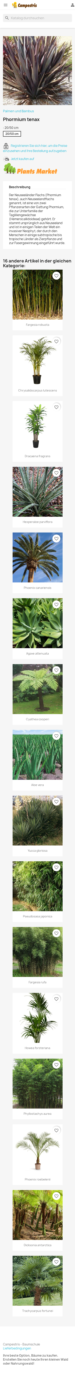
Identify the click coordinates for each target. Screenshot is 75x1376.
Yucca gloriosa (37, 850)
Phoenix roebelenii (37, 1179)
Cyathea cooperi (37, 719)
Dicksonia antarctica (37, 1245)
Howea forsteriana (37, 1048)
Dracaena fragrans (37, 456)
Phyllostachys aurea (37, 1114)
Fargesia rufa (37, 982)
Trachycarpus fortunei (37, 1311)
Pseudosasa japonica (37, 916)
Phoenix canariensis (37, 588)
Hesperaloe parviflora (37, 522)
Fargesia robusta (37, 325)
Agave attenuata (37, 653)
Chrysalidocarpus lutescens (37, 390)
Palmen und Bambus (18, 111)
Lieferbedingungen (17, 1348)
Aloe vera (37, 785)
